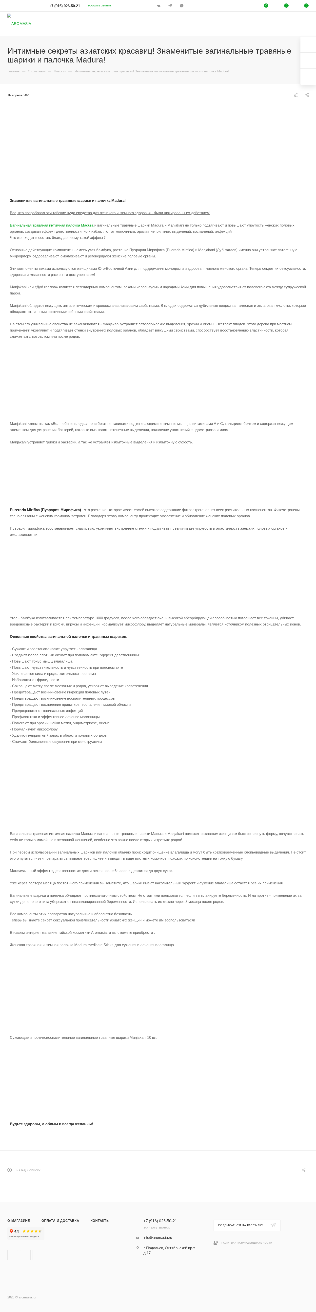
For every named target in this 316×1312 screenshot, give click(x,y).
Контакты (100, 1221)
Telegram (25, 1255)
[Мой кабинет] (246, 6)
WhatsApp (182, 5)
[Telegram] (171, 5)
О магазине (18, 1221)
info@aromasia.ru (157, 1237)
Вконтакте (12, 1255)
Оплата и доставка (60, 1221)
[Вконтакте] (159, 5)
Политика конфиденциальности (247, 1242)
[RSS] (295, 95)
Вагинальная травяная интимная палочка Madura (51, 225)
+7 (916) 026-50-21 (64, 6)
